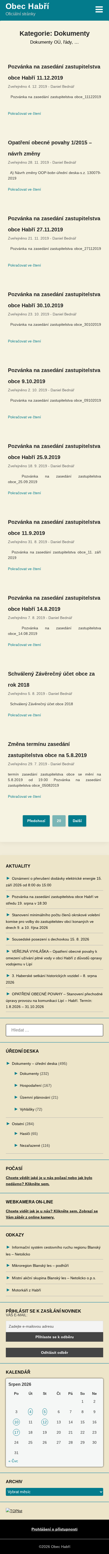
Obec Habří (27, 6)
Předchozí (36, 821)
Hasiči (25, 1133)
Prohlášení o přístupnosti (54, 1529)
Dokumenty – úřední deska (34, 1063)
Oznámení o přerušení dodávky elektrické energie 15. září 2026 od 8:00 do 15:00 (54, 881)
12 (45, 1422)
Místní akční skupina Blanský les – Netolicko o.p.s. (54, 1278)
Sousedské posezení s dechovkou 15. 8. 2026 (50, 939)
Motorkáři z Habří (26, 1290)
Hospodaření (31, 1085)
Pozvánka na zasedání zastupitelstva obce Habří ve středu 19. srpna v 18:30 (52, 900)
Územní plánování (35, 1097)
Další (77, 821)
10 (16, 1422)
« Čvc (13, 1461)
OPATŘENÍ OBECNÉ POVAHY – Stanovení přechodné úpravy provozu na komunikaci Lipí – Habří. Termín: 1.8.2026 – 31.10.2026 (54, 1000)
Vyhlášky (27, 1109)
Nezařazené (30, 1145)
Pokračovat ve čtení (24, 113)
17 (16, 1432)
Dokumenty (29, 1073)
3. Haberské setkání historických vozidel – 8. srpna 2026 (51, 979)
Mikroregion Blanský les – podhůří (40, 1265)
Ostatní (18, 1124)
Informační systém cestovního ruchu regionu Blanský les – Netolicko (53, 1250)
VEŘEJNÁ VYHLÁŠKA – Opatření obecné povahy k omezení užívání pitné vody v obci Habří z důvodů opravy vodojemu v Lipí (54, 957)
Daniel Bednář (62, 86)
